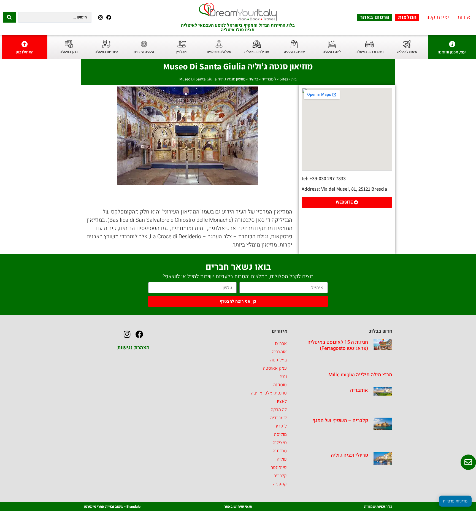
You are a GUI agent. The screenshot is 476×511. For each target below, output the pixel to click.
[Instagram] (100, 17)
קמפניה (280, 484)
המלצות (407, 17)
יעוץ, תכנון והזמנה (452, 52)
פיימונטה (279, 467)
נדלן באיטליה (69, 51)
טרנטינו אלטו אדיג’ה (269, 393)
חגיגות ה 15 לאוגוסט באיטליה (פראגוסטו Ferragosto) (337, 345)
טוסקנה (280, 385)
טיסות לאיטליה (407, 51)
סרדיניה (280, 451)
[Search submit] (9, 17)
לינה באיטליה (332, 51)
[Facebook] (108, 17)
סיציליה (280, 442)
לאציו (282, 401)
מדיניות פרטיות (455, 501)
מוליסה (280, 434)
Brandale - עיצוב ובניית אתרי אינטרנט (112, 506)
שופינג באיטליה (294, 51)
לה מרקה (279, 409)
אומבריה (359, 390)
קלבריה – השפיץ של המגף (340, 420)
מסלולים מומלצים (219, 51)
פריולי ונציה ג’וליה (349, 455)
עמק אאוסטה (275, 368)
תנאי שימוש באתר (238, 506)
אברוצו (281, 343)
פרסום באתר (375, 17)
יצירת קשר (437, 17)
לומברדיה (269, 79)
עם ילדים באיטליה (256, 51)
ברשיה (253, 79)
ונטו (283, 376)
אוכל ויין (181, 51)
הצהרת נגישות (133, 348)
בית (294, 79)
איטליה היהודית (144, 51)
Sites (284, 79)
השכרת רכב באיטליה (369, 51)
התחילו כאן (24, 52)
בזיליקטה (278, 360)
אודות (464, 17)
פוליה (282, 459)
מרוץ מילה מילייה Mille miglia (360, 374)
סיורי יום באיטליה (106, 51)
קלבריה (280, 475)
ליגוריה (280, 426)
